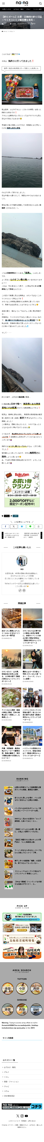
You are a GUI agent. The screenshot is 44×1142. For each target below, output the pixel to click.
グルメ (6, 1072)
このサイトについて (14, 1121)
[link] (20, 590)
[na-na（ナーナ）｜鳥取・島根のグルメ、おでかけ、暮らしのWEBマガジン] (22, 3)
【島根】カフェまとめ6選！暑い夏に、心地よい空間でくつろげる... (27, 830)
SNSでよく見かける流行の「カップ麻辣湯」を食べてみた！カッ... (28, 820)
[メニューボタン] (3, 3)
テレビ (6, 1086)
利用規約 (24, 1121)
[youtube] (26, 1116)
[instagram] (24, 590)
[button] (5, 527)
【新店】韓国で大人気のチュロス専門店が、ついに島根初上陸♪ (28, 841)
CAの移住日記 (9, 1096)
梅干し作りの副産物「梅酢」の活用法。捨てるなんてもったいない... (28, 862)
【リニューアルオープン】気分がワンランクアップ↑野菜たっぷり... (28, 872)
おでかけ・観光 (10, 1067)
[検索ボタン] (40, 3)
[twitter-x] (18, 1116)
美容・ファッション (11, 1082)
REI (22, 569)
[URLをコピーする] (38, 527)
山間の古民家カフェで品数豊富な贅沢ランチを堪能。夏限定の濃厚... (28, 788)
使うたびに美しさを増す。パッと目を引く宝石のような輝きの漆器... (28, 799)
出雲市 (14, 23)
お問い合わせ (32, 1121)
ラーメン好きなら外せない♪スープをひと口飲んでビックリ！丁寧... (28, 851)
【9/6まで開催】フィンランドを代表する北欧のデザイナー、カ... (28, 883)
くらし (6, 1077)
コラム (6, 24)
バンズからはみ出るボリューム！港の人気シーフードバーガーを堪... (28, 809)
